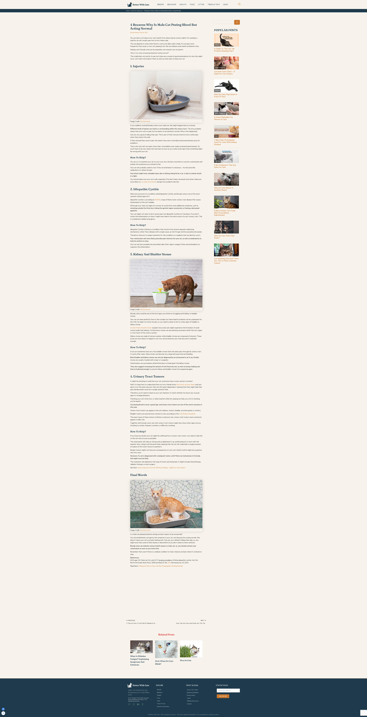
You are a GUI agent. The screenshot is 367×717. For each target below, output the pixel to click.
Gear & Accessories (163, 706)
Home (128, 11)
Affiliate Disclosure (193, 701)
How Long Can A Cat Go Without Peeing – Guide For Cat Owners (161, 468)
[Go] (237, 22)
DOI (169, 563)
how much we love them (186, 385)
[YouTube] (138, 704)
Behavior (159, 692)
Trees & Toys (161, 704)
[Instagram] (133, 704)
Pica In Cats (185, 660)
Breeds (159, 690)
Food (158, 698)
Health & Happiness (137, 11)
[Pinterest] (129, 704)
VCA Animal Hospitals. (187, 414)
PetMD (157, 200)
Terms (189, 698)
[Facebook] (142, 704)
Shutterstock (145, 121)
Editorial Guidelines (193, 692)
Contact (189, 704)
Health (159, 695)
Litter (158, 701)
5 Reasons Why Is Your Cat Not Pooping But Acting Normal (161, 566)
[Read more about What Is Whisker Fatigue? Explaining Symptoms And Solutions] (141, 647)
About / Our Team (192, 690)
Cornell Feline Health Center (141, 328)
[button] (239, 5)
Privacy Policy (191, 695)
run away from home (148, 182)
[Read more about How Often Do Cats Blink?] (166, 649)
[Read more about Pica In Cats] (191, 649)
